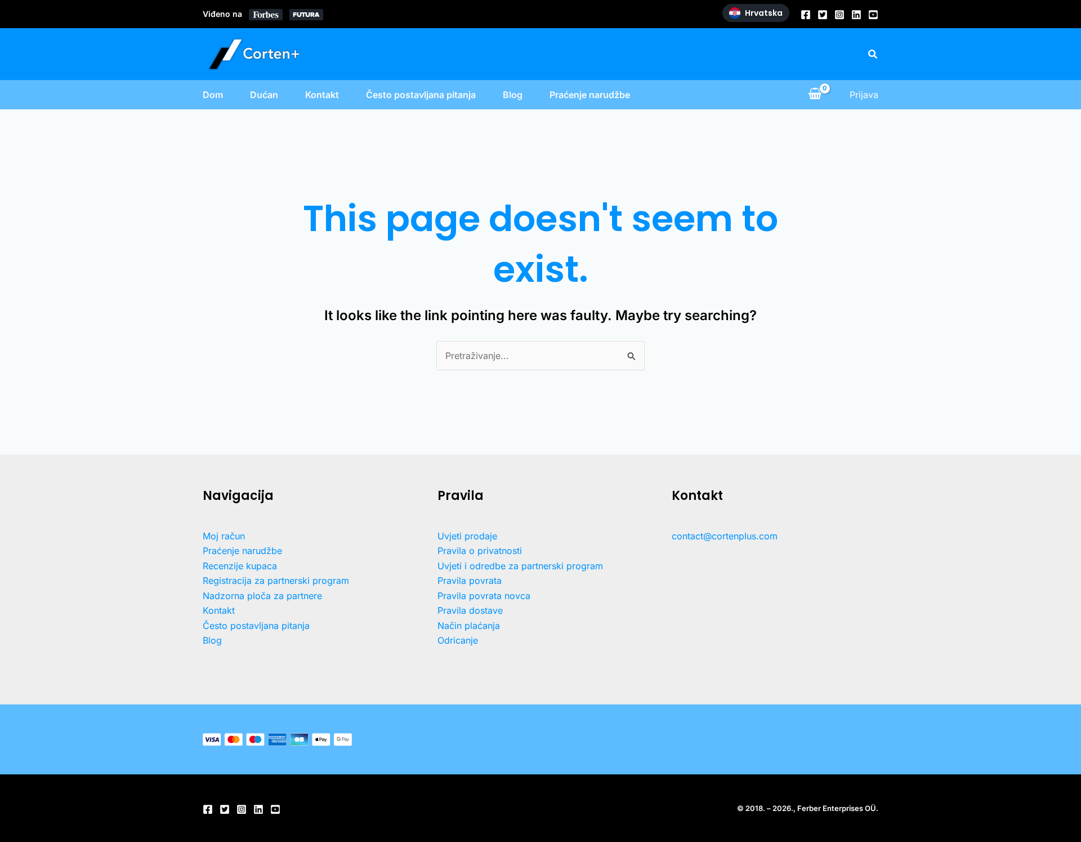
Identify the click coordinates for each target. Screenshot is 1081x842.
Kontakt (322, 94)
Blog (512, 94)
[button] (873, 54)
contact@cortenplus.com (725, 536)
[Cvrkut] (823, 15)
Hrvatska (764, 13)
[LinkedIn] (856, 15)
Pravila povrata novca (483, 595)
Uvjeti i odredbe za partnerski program (520, 565)
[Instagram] (839, 15)
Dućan (264, 94)
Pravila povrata (469, 580)
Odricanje (457, 640)
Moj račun (224, 536)
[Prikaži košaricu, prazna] (815, 94)
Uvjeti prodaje (467, 536)
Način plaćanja (468, 625)
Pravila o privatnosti (479, 550)
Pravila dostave (470, 610)
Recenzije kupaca (240, 565)
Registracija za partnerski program (276, 580)
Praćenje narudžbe (590, 94)
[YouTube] (873, 15)
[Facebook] (806, 15)
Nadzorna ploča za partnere (262, 595)
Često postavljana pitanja (421, 94)
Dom (213, 94)
